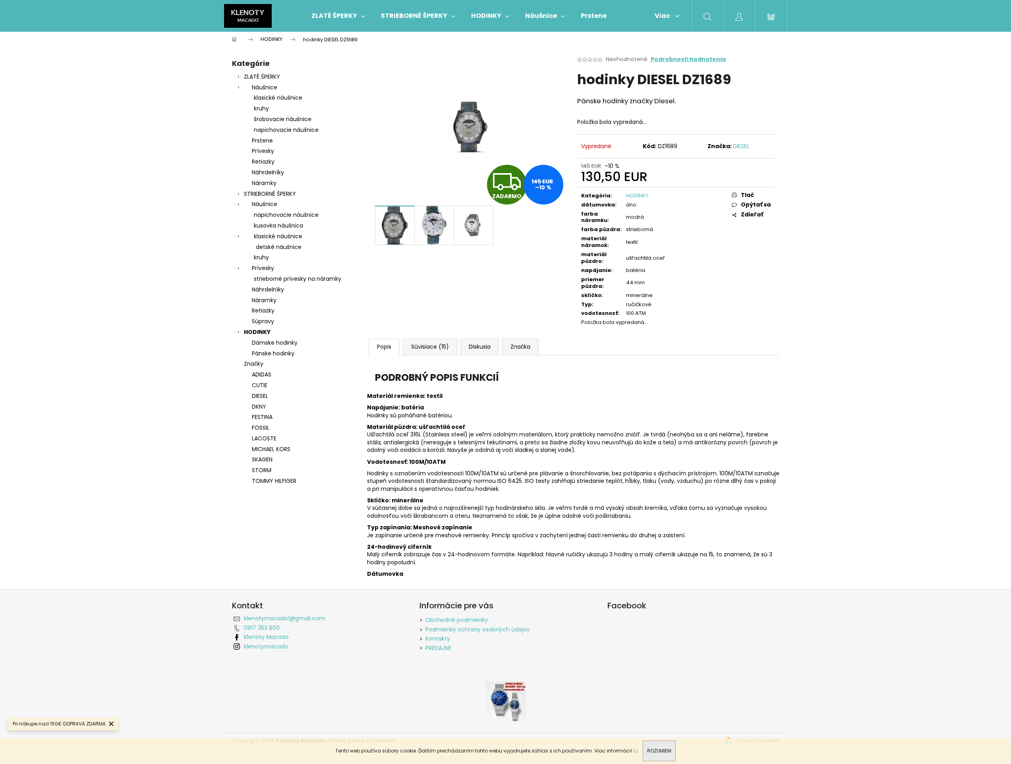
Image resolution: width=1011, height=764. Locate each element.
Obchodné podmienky (456, 620)
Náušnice (264, 87)
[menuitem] (338, 16)
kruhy (261, 108)
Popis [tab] (384, 347)
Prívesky (263, 151)
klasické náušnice (278, 98)
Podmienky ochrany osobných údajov (477, 629)
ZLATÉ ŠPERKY (262, 77)
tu (635, 750)
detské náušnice (279, 247)
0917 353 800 (262, 628)
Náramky (264, 183)
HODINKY (257, 332)
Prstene (262, 141)
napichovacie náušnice (286, 130)
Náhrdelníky (268, 172)
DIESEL (741, 146)
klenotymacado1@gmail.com (284, 618)
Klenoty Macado (266, 637)
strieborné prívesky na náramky (297, 279)
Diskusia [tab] (480, 347)
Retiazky (263, 162)
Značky (253, 364)
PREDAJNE (438, 648)
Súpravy (263, 321)
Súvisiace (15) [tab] (430, 347)
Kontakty (437, 638)
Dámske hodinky (275, 343)
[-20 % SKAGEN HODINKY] (506, 701)
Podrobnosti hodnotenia (688, 59)
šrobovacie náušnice (282, 119)
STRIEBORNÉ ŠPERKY (270, 194)
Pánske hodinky (273, 353)
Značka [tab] (520, 347)
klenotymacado (266, 646)
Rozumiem (659, 750)
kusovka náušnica (278, 226)
